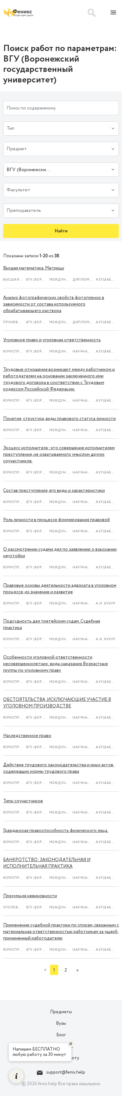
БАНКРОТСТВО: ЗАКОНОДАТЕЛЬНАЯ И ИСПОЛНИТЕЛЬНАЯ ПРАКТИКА (46, 863)
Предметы (61, 1012)
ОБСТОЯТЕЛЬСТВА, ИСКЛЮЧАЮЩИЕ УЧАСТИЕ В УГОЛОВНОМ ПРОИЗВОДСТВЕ (57, 703)
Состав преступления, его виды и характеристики (54, 490)
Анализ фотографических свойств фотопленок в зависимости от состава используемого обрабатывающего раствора (53, 304)
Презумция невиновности (30, 896)
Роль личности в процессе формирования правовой (56, 520)
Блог (61, 1035)
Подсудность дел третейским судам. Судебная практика (51, 624)
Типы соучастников (23, 801)
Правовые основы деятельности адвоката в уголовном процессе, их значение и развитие (59, 588)
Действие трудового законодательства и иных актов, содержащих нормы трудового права (58, 768)
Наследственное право (27, 736)
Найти (61, 231)
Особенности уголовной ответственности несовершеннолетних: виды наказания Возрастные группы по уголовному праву (55, 664)
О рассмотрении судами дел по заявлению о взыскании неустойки (60, 552)
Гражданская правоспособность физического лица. (55, 831)
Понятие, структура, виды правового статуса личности (59, 419)
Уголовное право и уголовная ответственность (52, 340)
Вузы (61, 1023)
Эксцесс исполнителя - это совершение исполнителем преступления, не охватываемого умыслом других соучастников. (59, 454)
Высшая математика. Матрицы (33, 268)
